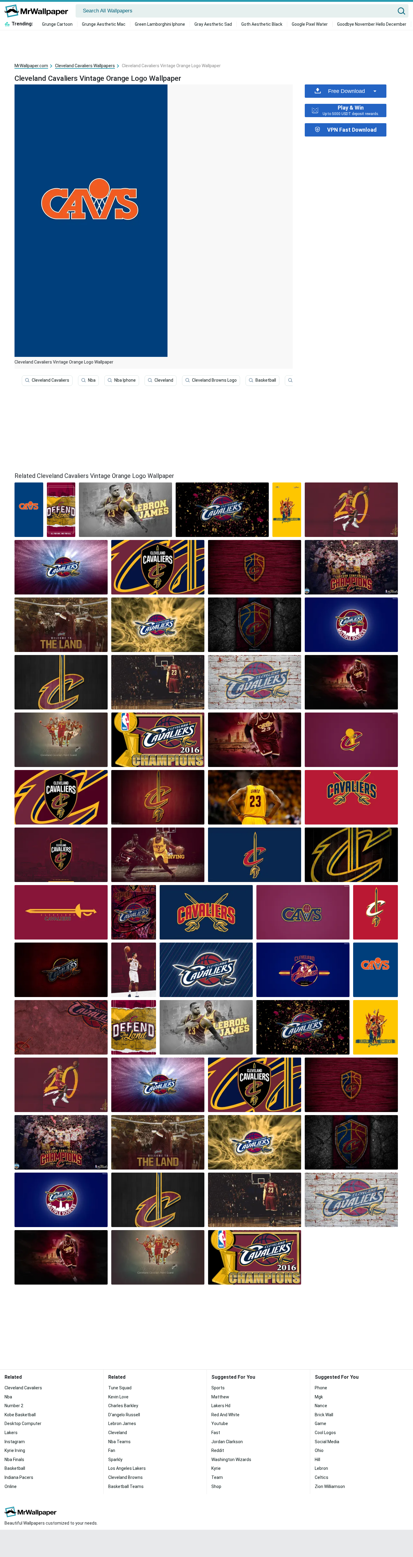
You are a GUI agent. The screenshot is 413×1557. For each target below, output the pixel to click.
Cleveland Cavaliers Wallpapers (85, 65)
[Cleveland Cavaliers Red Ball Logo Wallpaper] (206, 970)
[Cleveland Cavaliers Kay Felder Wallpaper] (351, 509)
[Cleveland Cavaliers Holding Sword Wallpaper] (303, 970)
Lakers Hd (220, 1405)
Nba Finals (14, 1459)
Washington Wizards (231, 1459)
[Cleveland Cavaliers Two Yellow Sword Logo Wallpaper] (206, 912)
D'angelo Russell (124, 1414)
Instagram (15, 1441)
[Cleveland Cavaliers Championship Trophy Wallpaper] (157, 740)
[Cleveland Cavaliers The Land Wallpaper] (61, 624)
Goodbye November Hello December (371, 24)
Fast (215, 1432)
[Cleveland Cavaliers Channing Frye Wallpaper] (133, 970)
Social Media (327, 1441)
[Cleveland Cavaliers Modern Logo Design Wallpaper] (157, 567)
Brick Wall (324, 1414)
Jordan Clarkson (227, 1441)
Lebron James (122, 1423)
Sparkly (115, 1459)
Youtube (219, 1423)
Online (11, 1486)
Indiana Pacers (19, 1477)
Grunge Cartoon (57, 24)
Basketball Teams (126, 1486)
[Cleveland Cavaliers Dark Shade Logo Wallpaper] (61, 970)
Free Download (346, 91)
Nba (92, 380)
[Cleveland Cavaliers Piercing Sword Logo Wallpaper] (254, 855)
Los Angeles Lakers (127, 1468)
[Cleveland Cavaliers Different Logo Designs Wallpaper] (133, 912)
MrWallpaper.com (31, 65)
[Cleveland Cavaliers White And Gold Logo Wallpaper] (375, 912)
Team (217, 1477)
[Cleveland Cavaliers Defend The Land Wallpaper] (61, 509)
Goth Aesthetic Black (261, 24)
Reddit (217, 1450)
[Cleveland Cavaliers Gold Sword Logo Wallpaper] (157, 797)
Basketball (265, 380)
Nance (321, 1405)
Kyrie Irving (15, 1450)
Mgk (319, 1396)
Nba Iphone (125, 380)
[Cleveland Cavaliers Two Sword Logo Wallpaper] (351, 797)
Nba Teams (119, 1441)
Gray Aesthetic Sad (213, 24)
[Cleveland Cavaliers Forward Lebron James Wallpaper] (351, 682)
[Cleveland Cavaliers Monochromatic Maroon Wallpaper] (61, 855)
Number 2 (14, 1405)
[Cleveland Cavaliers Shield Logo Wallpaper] (61, 797)
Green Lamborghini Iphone (160, 24)
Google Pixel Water (310, 24)
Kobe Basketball (20, 1414)
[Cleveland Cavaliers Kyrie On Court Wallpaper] (157, 855)
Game (320, 1423)
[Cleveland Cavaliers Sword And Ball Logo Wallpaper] (254, 682)
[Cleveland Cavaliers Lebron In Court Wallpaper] (157, 682)
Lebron (321, 1468)
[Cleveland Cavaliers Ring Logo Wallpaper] (303, 912)
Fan (111, 1450)
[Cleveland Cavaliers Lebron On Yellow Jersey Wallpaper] (254, 797)
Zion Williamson (330, 1486)
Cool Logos (325, 1432)
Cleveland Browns (125, 1477)
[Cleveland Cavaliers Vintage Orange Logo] (29, 509)
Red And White (225, 1414)
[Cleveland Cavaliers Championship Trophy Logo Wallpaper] (351, 740)
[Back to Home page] (39, 11)
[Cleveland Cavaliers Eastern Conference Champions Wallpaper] (351, 567)
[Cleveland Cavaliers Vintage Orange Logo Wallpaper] (375, 970)
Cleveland (163, 380)
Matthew (220, 1396)
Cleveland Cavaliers (50, 380)
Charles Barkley (123, 1405)
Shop (216, 1486)
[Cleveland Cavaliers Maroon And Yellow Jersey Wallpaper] (125, 509)
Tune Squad (120, 1387)
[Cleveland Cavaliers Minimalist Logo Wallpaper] (61, 682)
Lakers (11, 1432)
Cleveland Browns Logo (214, 380)
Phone (321, 1387)
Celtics (321, 1477)
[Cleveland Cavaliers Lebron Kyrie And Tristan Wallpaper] (286, 509)
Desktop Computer (23, 1423)
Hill (317, 1459)
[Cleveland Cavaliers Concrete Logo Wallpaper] (254, 624)
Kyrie (216, 1468)
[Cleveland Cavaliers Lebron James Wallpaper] (254, 740)
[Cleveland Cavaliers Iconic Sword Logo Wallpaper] (61, 912)
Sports (218, 1387)
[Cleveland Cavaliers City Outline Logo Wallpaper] (351, 624)
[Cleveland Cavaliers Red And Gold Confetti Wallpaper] (222, 509)
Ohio (319, 1450)
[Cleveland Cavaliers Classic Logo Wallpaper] (61, 567)
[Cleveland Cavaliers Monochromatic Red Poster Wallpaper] (61, 1027)
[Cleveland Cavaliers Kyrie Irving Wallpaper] (61, 740)
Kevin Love (118, 1396)
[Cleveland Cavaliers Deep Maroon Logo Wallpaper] (351, 855)
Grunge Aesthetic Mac (103, 24)
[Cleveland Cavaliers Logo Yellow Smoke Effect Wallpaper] (157, 624)
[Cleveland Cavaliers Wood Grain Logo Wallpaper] (254, 567)
